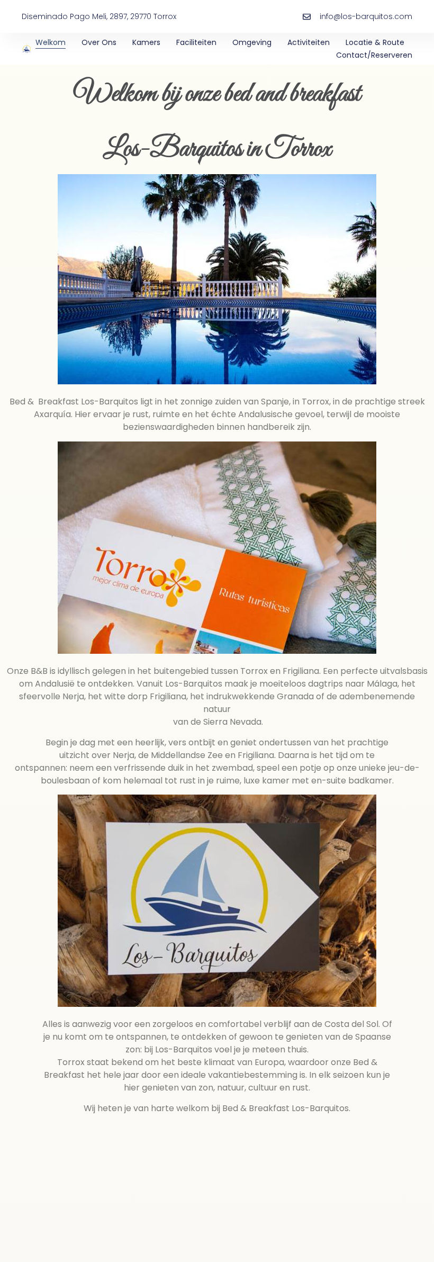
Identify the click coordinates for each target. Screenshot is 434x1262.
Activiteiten (308, 42)
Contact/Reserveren (374, 55)
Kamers (146, 42)
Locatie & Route (375, 42)
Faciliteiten (196, 42)
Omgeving (252, 42)
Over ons (99, 42)
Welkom (50, 42)
